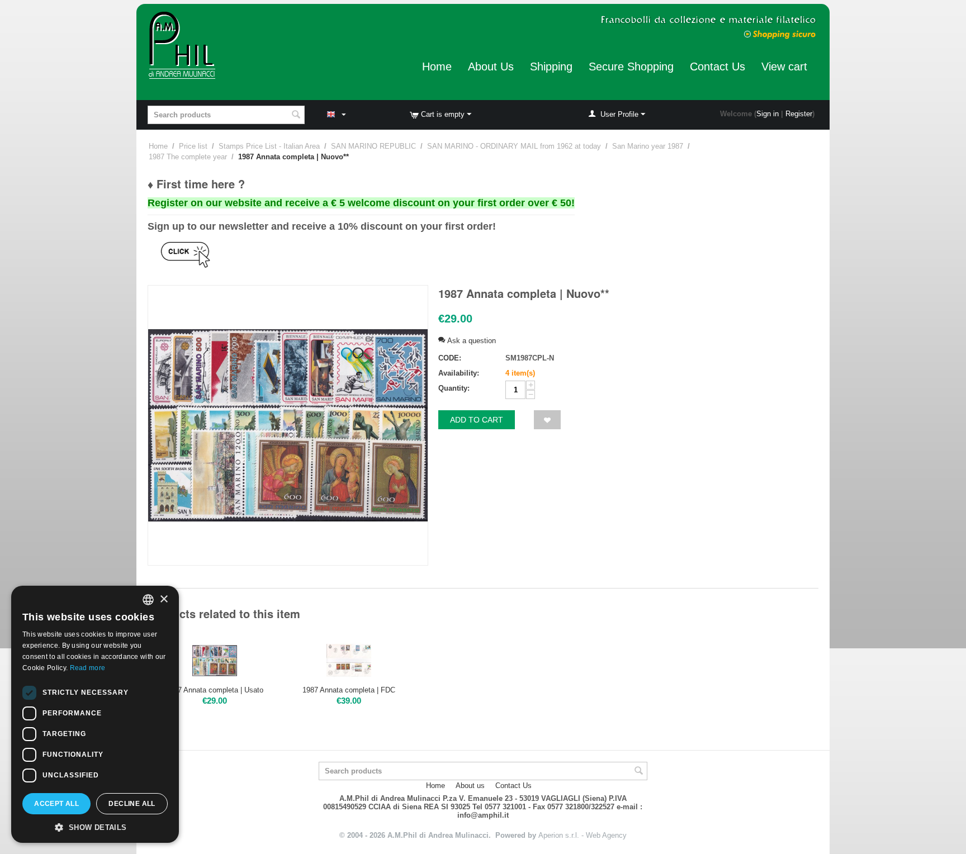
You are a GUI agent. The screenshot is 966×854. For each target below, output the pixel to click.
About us (470, 785)
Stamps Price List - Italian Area (269, 146)
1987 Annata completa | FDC (348, 690)
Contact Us (717, 66)
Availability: (458, 373)
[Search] (296, 115)
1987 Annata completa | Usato (214, 690)
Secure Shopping (631, 66)
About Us (491, 66)
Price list (193, 146)
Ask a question (470, 340)
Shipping (551, 66)
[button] (95, 827)
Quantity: (454, 388)
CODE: (449, 358)
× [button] (163, 599)
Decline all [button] (131, 804)
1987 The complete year (188, 157)
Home (437, 66)
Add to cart (476, 419)
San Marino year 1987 (647, 146)
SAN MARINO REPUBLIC (373, 146)
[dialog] (95, 714)
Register (798, 114)
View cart (784, 66)
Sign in (767, 114)
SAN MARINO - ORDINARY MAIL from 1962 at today (514, 146)
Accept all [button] (56, 804)
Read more (88, 668)
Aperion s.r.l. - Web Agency (582, 835)
